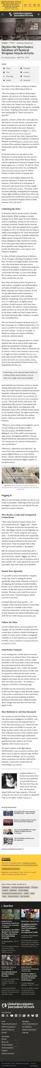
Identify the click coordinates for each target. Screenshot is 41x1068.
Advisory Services (8, 1053)
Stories (4, 43)
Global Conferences (29, 1030)
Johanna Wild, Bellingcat (30, 935)
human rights (23, 890)
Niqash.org (27, 798)
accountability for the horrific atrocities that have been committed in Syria (20, 399)
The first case (31, 354)
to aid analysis (16, 765)
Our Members (27, 1027)
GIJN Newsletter (7, 1048)
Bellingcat (6, 887)
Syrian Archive (17, 189)
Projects (4, 1050)
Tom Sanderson (7, 941)
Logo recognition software (24, 751)
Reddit (8, 80)
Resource (5, 1042)
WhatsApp (9, 76)
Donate (4, 1033)
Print (8, 72)
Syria (4, 896)
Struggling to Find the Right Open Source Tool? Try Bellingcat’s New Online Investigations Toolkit (29, 928)
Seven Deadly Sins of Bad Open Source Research (9, 974)
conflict (5, 890)
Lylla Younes (29, 638)
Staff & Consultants (8, 1027)
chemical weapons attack (20, 887)
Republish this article (11, 869)
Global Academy (7, 1045)
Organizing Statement (9, 1024)
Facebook (26, 68)
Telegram (26, 76)
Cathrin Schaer (9, 57)
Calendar (25, 1033)
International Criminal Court (12, 893)
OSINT (26, 893)
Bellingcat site (19, 725)
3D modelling (29, 756)
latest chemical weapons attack (13, 170)
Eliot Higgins (10, 430)
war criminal (24, 896)
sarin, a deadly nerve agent (28, 141)
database (13, 890)
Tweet (8, 68)
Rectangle (34, 1065)
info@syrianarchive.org (26, 616)
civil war (34, 887)
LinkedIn (26, 72)
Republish (27, 80)
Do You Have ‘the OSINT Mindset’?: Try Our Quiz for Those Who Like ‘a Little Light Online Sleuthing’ (10, 934)
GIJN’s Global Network (30, 1024)
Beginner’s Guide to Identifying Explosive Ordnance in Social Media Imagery (29, 977)
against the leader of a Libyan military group (19, 360)
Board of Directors (8, 1030)
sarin (32, 893)
